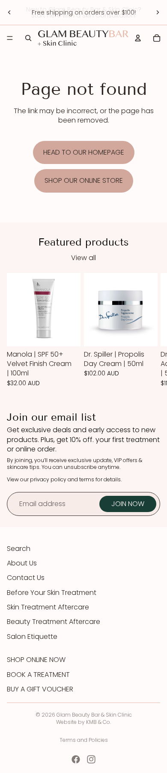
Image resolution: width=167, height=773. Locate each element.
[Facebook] (76, 759)
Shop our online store (84, 180)
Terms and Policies (84, 740)
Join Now (127, 504)
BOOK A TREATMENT (38, 674)
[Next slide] (157, 12)
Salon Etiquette (32, 636)
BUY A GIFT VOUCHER (40, 689)
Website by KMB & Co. (83, 722)
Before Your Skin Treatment (51, 592)
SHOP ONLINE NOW (36, 660)
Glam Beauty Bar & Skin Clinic (94, 714)
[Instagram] (91, 759)
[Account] (137, 38)
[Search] (28, 38)
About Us (22, 563)
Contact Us (26, 578)
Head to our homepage (83, 152)
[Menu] (10, 38)
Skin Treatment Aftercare (48, 607)
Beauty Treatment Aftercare (53, 622)
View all (83, 258)
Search (18, 548)
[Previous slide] (9, 12)
